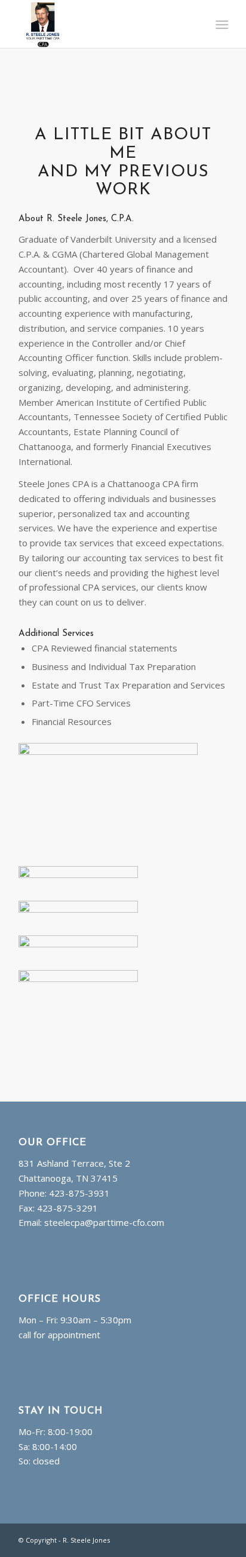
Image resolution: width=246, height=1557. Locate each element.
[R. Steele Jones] (102, 24)
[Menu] (221, 24)
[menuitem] (221, 24)
